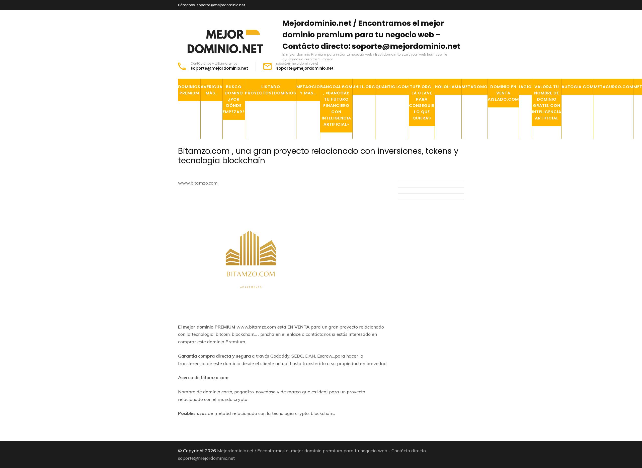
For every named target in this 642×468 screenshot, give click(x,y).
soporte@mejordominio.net (221, 5)
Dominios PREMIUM (189, 90)
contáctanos (318, 334)
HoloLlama (448, 87)
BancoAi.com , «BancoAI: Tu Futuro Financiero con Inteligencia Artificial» (336, 105)
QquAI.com (335, 144)
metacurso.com (613, 87)
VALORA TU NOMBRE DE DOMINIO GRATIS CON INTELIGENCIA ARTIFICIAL (546, 102)
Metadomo (475, 87)
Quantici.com (392, 87)
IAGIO (525, 87)
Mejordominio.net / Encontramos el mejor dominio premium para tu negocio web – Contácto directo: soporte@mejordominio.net (371, 35)
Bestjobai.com (339, 155)
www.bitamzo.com (198, 183)
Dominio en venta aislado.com (503, 93)
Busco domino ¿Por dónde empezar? (234, 99)
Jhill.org (364, 87)
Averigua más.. (211, 90)
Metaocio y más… (308, 90)
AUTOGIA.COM (577, 87)
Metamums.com (316, 167)
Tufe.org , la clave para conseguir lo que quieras (422, 102)
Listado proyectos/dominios (270, 90)
